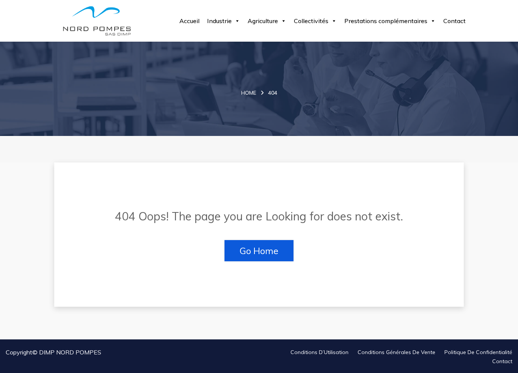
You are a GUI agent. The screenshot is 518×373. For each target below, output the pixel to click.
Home (248, 92)
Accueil (189, 21)
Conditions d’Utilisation (319, 352)
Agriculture (263, 21)
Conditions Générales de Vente (396, 352)
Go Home (259, 250)
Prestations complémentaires (385, 21)
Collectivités (311, 21)
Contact (454, 21)
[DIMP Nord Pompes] (97, 21)
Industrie (219, 21)
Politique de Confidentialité (478, 352)
